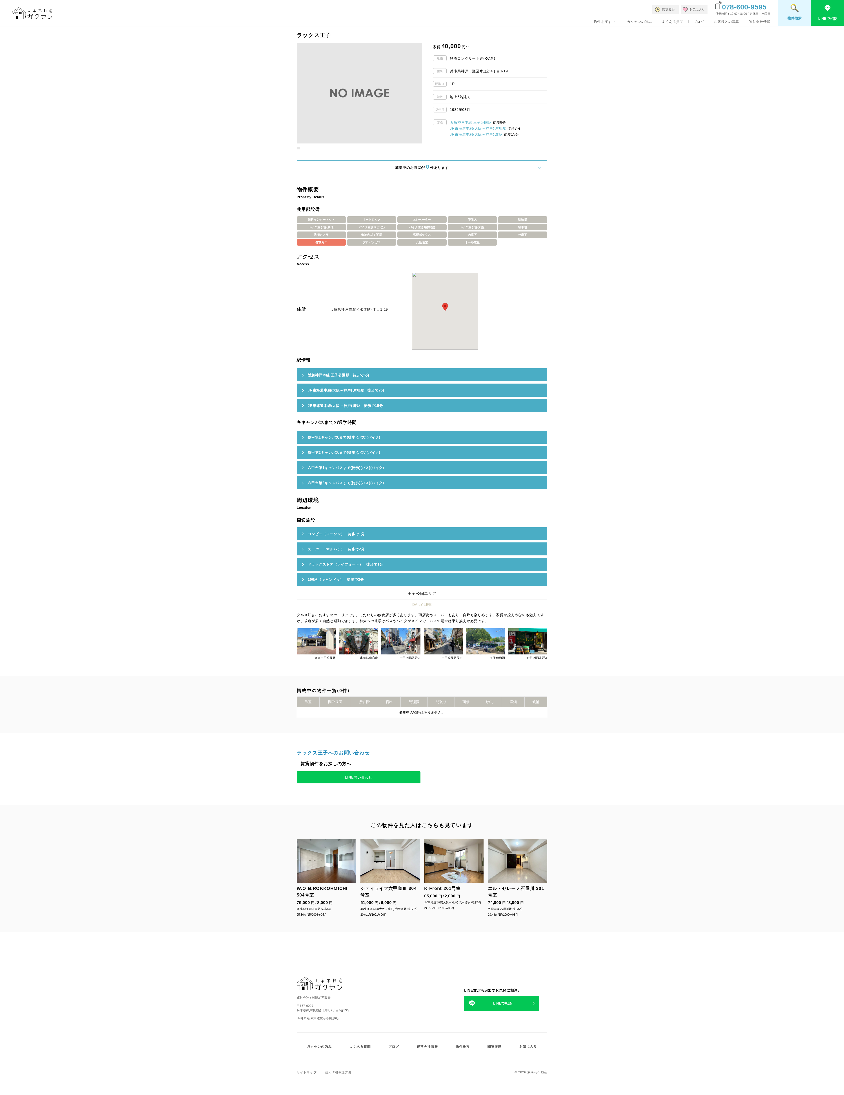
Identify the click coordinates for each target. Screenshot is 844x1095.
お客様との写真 (726, 22)
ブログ (698, 22)
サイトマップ (307, 1072)
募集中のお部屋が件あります (422, 167)
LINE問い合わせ (358, 777)
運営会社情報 (759, 22)
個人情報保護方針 (338, 1072)
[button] (298, 146)
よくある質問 (672, 22)
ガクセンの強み (639, 22)
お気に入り (528, 1046)
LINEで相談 (502, 1003)
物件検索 (463, 1046)
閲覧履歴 (494, 1046)
